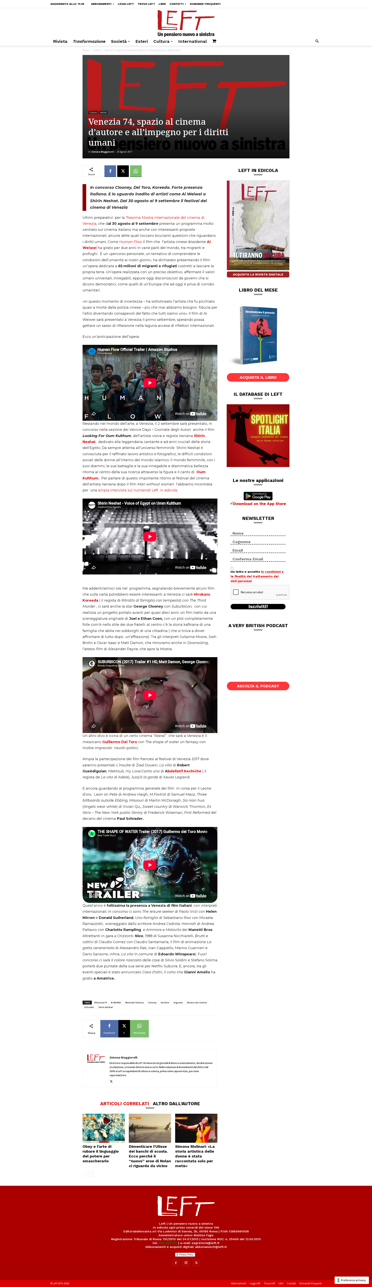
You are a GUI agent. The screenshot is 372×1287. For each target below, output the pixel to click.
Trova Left (146, 3)
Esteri (141, 41)
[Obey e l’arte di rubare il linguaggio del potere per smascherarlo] (104, 1128)
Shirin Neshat (105, 1007)
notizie (103, 112)
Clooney (152, 1002)
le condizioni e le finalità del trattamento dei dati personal (257, 576)
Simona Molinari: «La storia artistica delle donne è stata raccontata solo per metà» (195, 1156)
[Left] (186, 22)
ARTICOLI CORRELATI (124, 1103)
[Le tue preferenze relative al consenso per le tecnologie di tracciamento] (352, 1280)
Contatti (176, 3)
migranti (178, 1002)
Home (86, 50)
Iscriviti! (258, 606)
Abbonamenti (101, 3)
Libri (162, 3)
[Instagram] (186, 1263)
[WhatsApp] (136, 171)
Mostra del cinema (197, 1002)
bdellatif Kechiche (185, 771)
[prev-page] (85, 1174)
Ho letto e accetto (257, 576)
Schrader (89, 1007)
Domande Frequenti (205, 3)
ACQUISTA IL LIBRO (258, 377)
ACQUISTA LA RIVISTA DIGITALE (258, 274)
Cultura (161, 41)
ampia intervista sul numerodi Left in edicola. (138, 490)
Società (119, 41)
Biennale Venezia (134, 1002)
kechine (165, 1002)
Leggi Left (126, 3)
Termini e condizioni (186, 1251)
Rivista (60, 41)
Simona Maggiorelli (102, 151)
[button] (317, 42)
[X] (123, 171)
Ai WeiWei (116, 1002)
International (192, 41)
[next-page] (91, 1174)
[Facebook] (110, 171)
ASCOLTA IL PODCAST (258, 686)
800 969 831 (168, 1243)
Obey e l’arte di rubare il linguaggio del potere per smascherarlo (101, 1153)
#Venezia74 (100, 1002)
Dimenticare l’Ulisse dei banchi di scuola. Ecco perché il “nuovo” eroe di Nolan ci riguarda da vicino (150, 1156)
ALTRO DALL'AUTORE (176, 1103)
